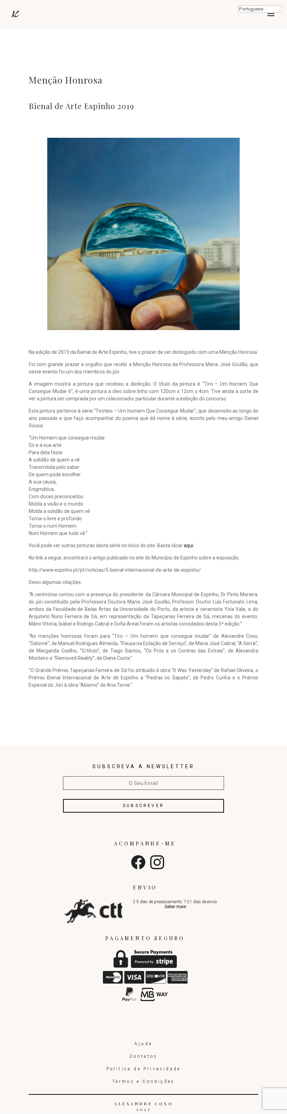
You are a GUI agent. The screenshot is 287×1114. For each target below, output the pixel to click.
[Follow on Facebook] (138, 867)
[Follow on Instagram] (157, 867)
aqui (188, 545)
